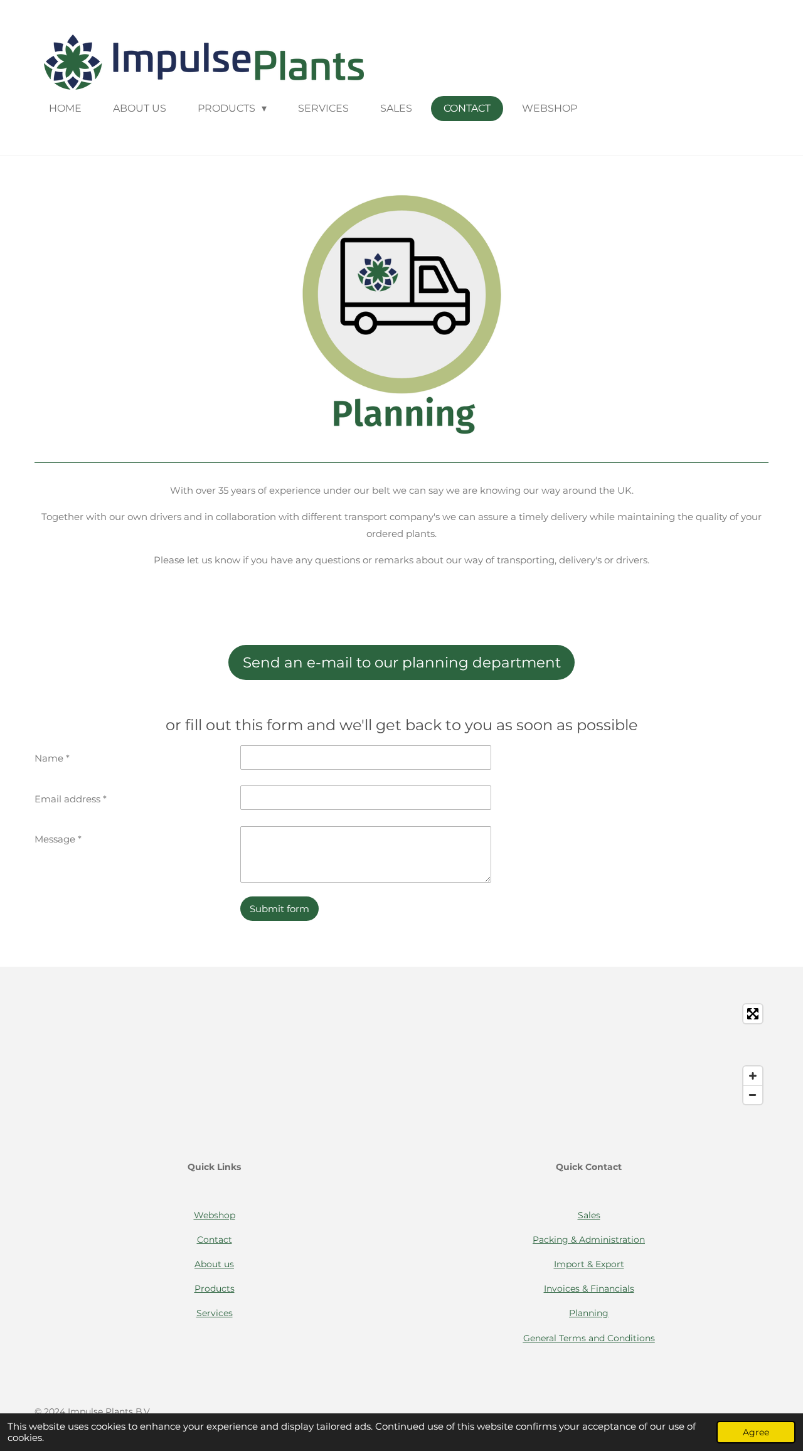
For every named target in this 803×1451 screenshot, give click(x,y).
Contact (214, 1239)
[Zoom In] (752, 1075)
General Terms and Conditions (589, 1338)
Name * (52, 758)
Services (214, 1313)
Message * (58, 839)
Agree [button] (756, 1432)
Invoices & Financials (589, 1288)
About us (214, 1264)
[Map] (401, 1054)
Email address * (71, 799)
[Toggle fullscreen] (752, 1013)
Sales (589, 1215)
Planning (589, 1313)
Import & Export (589, 1264)
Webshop (214, 1215)
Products (214, 1288)
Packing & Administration (589, 1239)
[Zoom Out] (752, 1094)
